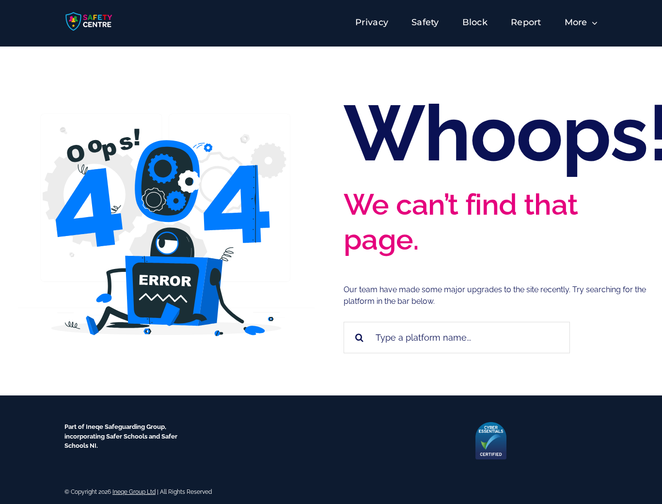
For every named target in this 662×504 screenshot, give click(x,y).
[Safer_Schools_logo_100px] (89, 14)
